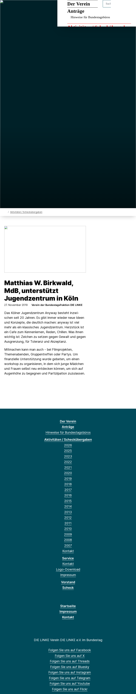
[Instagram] (30, 7)
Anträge (68, 427)
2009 (68, 534)
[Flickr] (47, 7)
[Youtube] (42, 7)
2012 (68, 517)
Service (68, 558)
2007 (68, 545)
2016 (68, 495)
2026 (68, 445)
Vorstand (68, 582)
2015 (68, 501)
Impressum (68, 575)
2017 (68, 490)
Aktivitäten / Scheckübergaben (26, 212)
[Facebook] (7, 7)
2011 (68, 523)
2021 (68, 467)
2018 (68, 484)
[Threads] (18, 7)
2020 (68, 473)
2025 (68, 451)
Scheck (68, 587)
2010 (68, 529)
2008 (68, 540)
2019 (68, 478)
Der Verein (68, 421)
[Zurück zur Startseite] (6, 212)
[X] (13, 7)
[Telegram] (36, 7)
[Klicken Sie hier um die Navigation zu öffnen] (128, 7)
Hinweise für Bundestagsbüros (90, 17)
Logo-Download (68, 569)
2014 (68, 506)
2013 (68, 512)
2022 (68, 462)
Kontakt (68, 551)
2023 (68, 456)
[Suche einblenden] (118, 7)
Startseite (68, 606)
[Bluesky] (24, 7)
